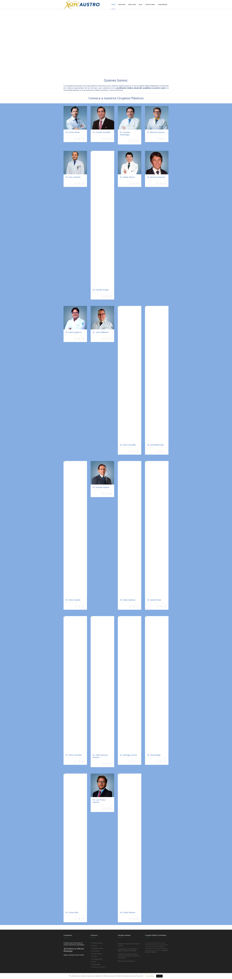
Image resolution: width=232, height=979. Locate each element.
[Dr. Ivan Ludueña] (75, 162)
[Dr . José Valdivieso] (102, 317)
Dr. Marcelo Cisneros (156, 132)
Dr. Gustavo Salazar (101, 487)
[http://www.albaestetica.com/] (75, 918)
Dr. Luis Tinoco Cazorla (99, 801)
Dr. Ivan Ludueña (73, 177)
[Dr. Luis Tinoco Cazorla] (102, 785)
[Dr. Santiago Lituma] (129, 684)
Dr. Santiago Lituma (128, 755)
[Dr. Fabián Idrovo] (129, 162)
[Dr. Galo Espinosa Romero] (102, 684)
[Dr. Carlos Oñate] (75, 117)
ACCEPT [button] (159, 976)
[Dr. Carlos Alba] (75, 842)
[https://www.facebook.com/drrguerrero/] (161, 183)
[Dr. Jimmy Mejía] (156, 684)
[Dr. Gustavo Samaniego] (129, 117)
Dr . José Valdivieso (101, 332)
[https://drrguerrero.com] (157, 183)
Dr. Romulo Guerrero (156, 177)
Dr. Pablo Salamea (127, 600)
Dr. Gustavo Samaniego (125, 133)
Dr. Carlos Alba (72, 912)
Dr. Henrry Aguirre (74, 332)
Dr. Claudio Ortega (100, 289)
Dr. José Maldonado (155, 445)
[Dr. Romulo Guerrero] (156, 162)
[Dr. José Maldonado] (156, 374)
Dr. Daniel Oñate (154, 600)
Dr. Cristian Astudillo (101, 132)
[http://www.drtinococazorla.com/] (103, 808)
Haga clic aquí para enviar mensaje (74, 955)
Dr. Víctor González (74, 755)
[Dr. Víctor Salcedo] (75, 529)
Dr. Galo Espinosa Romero (100, 756)
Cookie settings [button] (150, 976)
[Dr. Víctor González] (75, 684)
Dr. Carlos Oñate (73, 132)
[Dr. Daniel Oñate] (156, 529)
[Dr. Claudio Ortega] (102, 219)
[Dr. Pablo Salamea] (129, 529)
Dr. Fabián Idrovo (127, 177)
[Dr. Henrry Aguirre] (75, 317)
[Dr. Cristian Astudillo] (102, 117)
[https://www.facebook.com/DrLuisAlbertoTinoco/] (106, 808)
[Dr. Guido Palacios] (129, 842)
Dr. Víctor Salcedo (73, 600)
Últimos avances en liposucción (126, 961)
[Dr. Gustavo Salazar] (102, 473)
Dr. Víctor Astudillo (128, 445)
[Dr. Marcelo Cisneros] (156, 117)
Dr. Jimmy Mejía (153, 755)
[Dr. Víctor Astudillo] (129, 374)
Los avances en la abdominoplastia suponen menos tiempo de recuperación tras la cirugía (129, 955)
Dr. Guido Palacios (127, 912)
